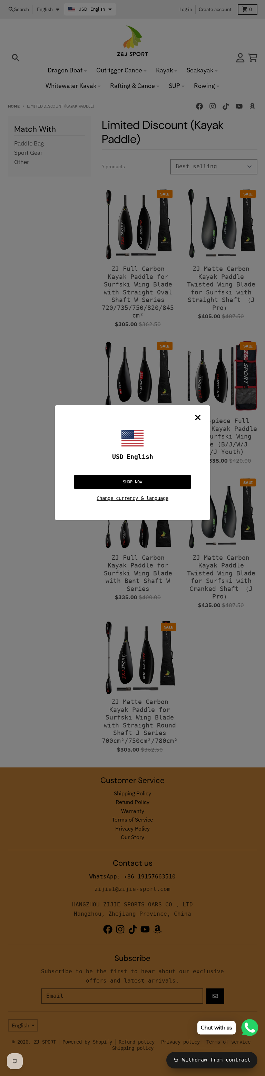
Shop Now (132, 482)
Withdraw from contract (216, 1060)
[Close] (197, 417)
